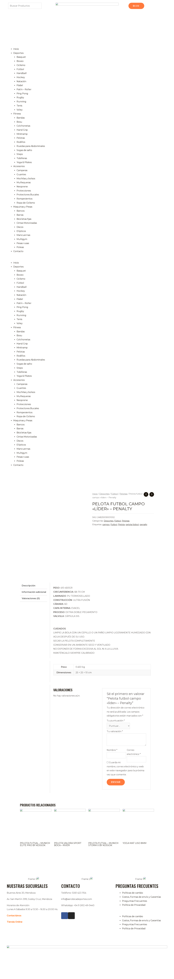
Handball (22, 73)
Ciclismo (21, 65)
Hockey (21, 77)
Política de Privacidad (133, 905)
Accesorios (19, 166)
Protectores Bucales (28, 194)
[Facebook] (64, 915)
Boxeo (20, 61)
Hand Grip (22, 130)
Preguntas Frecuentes (134, 901)
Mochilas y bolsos (26, 178)
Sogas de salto (24, 150)
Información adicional (34, 592)
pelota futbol (132, 524)
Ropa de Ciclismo (26, 202)
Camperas (22, 170)
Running (21, 101)
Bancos (20, 211)
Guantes (21, 174)
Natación (21, 81)
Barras (20, 215)
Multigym (22, 239)
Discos (20, 227)
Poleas (20, 247)
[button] (87, 259)
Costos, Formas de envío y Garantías (141, 897)
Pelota (121, 524)
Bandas (21, 117)
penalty (143, 524)
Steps (20, 154)
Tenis (19, 105)
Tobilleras (22, 158)
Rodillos (21, 142)
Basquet (21, 57)
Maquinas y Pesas (22, 206)
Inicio (16, 49)
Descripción (28, 585)
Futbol (114, 524)
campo (106, 524)
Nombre (112, 750)
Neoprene (22, 186)
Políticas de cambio (132, 893)
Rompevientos (24, 198)
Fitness (17, 113)
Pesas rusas (23, 243)
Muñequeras (24, 182)
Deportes (18, 53)
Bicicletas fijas (24, 219)
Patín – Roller (24, 89)
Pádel (20, 85)
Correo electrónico (134, 752)
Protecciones (24, 190)
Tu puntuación (116, 720)
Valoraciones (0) (31, 598)
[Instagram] (71, 915)
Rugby (20, 97)
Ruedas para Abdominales (31, 146)
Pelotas (21, 138)
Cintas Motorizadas (27, 223)
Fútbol (20, 69)
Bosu (19, 122)
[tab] (33, 586)
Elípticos (21, 231)
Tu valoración (115, 731)
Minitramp (22, 134)
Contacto (18, 251)
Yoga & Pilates (24, 162)
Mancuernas (23, 235)
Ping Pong (22, 93)
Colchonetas (23, 126)
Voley (20, 109)
